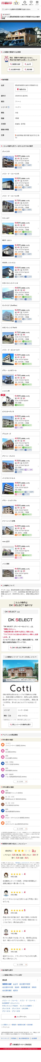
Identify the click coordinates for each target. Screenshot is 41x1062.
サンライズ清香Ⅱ (26, 1006)
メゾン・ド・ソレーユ (9, 1000)
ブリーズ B (16, 1011)
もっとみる (20, 781)
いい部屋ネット (5, 1025)
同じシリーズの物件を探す (21, 724)
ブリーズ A (6, 1011)
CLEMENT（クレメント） (11, 1003)
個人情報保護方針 (24, 1038)
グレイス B (6, 1008)
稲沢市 (15, 990)
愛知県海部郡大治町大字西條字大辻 (26, 85)
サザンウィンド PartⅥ (10, 1006)
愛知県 (4, 980)
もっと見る (20, 964)
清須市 (17, 987)
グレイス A (16, 1008)
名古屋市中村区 (15, 69)
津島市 (34, 987)
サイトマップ (5, 1038)
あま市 (29, 64)
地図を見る (22, 89)
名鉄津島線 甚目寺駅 (23, 135)
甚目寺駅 (29, 69)
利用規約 (14, 1038)
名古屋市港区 (7, 990)
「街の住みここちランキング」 (22, 862)
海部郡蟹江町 (25, 987)
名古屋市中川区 (7, 987)
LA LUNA (25, 1008)
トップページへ (22, 1017)
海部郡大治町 (16, 64)
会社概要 (34, 1038)
